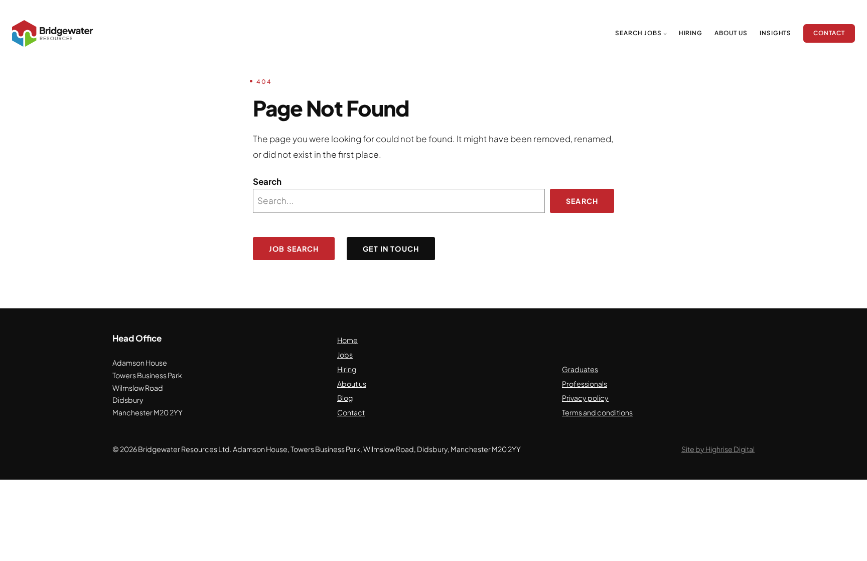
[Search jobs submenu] (665, 33)
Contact (351, 412)
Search (267, 181)
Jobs (345, 354)
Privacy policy (585, 397)
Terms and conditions (597, 412)
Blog (345, 397)
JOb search (294, 248)
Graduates (580, 369)
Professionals (584, 383)
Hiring (346, 369)
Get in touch (391, 248)
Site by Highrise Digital (718, 449)
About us (351, 383)
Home (347, 340)
